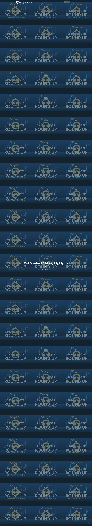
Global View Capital (46, 269)
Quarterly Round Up (46, 260)
